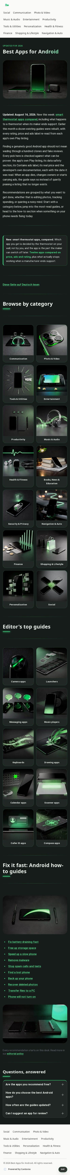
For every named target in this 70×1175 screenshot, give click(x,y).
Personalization (32, 26)
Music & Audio (11, 19)
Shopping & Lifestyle (27, 33)
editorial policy (15, 1053)
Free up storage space (22, 948)
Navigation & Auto (52, 33)
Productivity (49, 19)
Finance (7, 33)
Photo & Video (42, 12)
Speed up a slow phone (22, 954)
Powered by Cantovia (19, 1169)
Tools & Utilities (12, 26)
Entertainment (31, 19)
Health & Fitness (54, 26)
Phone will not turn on (22, 996)
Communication (22, 12)
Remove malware (18, 960)
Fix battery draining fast (23, 942)
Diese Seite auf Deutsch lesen (21, 284)
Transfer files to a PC (21, 990)
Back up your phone (20, 978)
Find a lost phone (19, 972)
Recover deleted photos (23, 984)
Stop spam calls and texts (24, 966)
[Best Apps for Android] (7, 4)
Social (6, 12)
